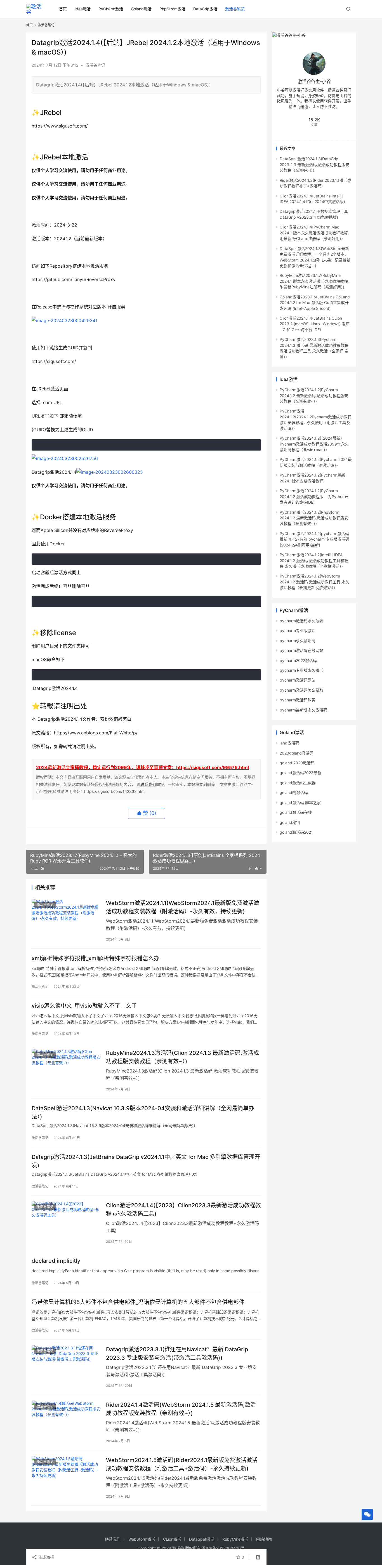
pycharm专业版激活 (297, 630)
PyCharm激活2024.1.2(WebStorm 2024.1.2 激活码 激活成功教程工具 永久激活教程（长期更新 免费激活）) (314, 582)
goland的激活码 (294, 792)
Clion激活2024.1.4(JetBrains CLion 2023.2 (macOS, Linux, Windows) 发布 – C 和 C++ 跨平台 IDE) (315, 324)
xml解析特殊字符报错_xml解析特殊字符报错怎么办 (95, 958)
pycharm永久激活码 (297, 640)
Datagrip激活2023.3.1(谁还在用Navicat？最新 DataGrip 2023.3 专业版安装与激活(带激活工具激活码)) (177, 1353)
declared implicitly (56, 1260)
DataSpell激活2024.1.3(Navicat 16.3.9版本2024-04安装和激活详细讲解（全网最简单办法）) (143, 1112)
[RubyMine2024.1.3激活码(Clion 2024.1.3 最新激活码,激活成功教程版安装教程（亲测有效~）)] (66, 1070)
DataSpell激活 (201, 1539)
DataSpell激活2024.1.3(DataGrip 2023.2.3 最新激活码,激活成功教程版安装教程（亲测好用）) (314, 164)
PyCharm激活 (110, 8)
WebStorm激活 (141, 1539)
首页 (63, 8)
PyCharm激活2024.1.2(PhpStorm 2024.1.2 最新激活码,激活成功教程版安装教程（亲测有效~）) (314, 518)
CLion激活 (172, 1539)
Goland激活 (141, 8)
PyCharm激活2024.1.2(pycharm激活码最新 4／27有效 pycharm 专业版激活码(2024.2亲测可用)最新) (314, 539)
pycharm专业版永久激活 (301, 670)
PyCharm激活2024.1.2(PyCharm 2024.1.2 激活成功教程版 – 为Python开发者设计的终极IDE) (314, 496)
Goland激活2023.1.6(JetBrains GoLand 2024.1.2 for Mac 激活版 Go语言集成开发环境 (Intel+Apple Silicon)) (315, 302)
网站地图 (264, 1539)
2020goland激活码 (296, 753)
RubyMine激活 (235, 1539)
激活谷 (178, 1548)
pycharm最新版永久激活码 (303, 710)
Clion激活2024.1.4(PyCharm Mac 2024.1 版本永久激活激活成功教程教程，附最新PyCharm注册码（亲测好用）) (316, 233)
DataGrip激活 (205, 8)
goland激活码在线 (296, 812)
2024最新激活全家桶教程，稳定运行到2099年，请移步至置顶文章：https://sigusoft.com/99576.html (142, 767)
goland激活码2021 (296, 832)
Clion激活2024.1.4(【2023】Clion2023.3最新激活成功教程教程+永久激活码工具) (183, 1209)
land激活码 (289, 743)
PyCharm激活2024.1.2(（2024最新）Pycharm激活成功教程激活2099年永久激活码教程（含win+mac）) (314, 444)
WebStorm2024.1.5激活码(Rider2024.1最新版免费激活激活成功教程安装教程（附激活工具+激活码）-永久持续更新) (182, 1464)
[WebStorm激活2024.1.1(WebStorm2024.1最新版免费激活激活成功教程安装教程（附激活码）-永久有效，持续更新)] (66, 920)
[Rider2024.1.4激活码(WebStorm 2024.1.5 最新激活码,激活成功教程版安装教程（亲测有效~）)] (66, 1422)
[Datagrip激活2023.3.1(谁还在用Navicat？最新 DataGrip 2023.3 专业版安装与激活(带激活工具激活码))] (66, 1366)
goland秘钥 (290, 822)
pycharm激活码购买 (297, 699)
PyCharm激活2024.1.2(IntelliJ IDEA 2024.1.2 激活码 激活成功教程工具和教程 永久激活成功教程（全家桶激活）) (314, 560)
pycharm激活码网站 (297, 680)
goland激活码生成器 (298, 782)
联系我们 (148, 784)
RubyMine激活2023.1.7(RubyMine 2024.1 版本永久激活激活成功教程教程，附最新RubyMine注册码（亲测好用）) (316, 281)
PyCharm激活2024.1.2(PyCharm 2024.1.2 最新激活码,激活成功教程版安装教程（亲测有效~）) (314, 395)
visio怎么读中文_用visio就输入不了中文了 (84, 1005)
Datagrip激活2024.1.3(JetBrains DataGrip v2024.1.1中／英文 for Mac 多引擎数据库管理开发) (146, 1161)
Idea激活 (83, 8)
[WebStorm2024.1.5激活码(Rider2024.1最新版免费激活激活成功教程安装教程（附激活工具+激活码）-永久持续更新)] (66, 1477)
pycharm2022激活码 (298, 660)
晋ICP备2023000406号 (223, 1548)
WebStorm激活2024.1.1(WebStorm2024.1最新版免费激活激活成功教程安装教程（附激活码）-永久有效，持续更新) (182, 907)
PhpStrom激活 (172, 8)
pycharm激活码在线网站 (301, 650)
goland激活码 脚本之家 (300, 802)
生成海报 (45, 1557)
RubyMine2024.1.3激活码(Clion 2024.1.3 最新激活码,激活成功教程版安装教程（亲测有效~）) (182, 1057)
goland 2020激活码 (297, 762)
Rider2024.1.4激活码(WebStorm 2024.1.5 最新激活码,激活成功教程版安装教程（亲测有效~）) (181, 1408)
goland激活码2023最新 (300, 772)
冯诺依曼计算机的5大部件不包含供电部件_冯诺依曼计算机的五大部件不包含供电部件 (138, 1302)
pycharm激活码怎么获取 (301, 690)
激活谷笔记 (235, 8)
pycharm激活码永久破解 (301, 620)
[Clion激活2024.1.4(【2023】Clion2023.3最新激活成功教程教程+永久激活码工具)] (66, 1222)
